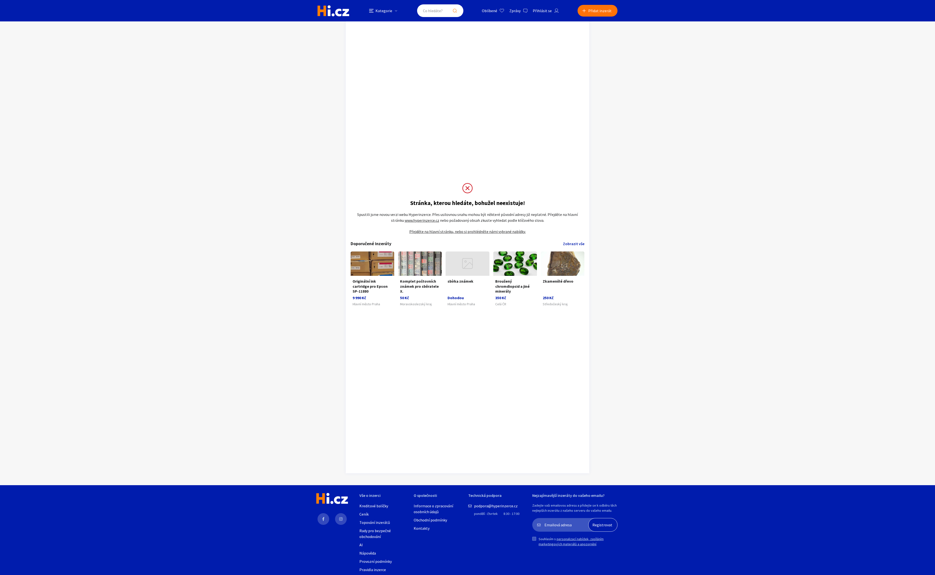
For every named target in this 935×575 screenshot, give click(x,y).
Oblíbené (489, 10)
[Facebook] (323, 519)
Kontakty (422, 528)
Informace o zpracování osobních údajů (433, 508)
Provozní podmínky (375, 561)
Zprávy (515, 10)
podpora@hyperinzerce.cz (496, 505)
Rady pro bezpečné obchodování (375, 533)
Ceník (364, 514)
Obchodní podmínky (430, 520)
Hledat (454, 10)
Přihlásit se (542, 10)
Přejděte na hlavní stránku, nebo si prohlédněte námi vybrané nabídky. (467, 231)
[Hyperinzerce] (333, 10)
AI (361, 544)
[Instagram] (341, 519)
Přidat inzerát (600, 10)
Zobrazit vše (573, 243)
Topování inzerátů (374, 522)
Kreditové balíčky (373, 505)
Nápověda (367, 553)
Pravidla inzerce (372, 569)
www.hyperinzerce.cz (422, 220)
